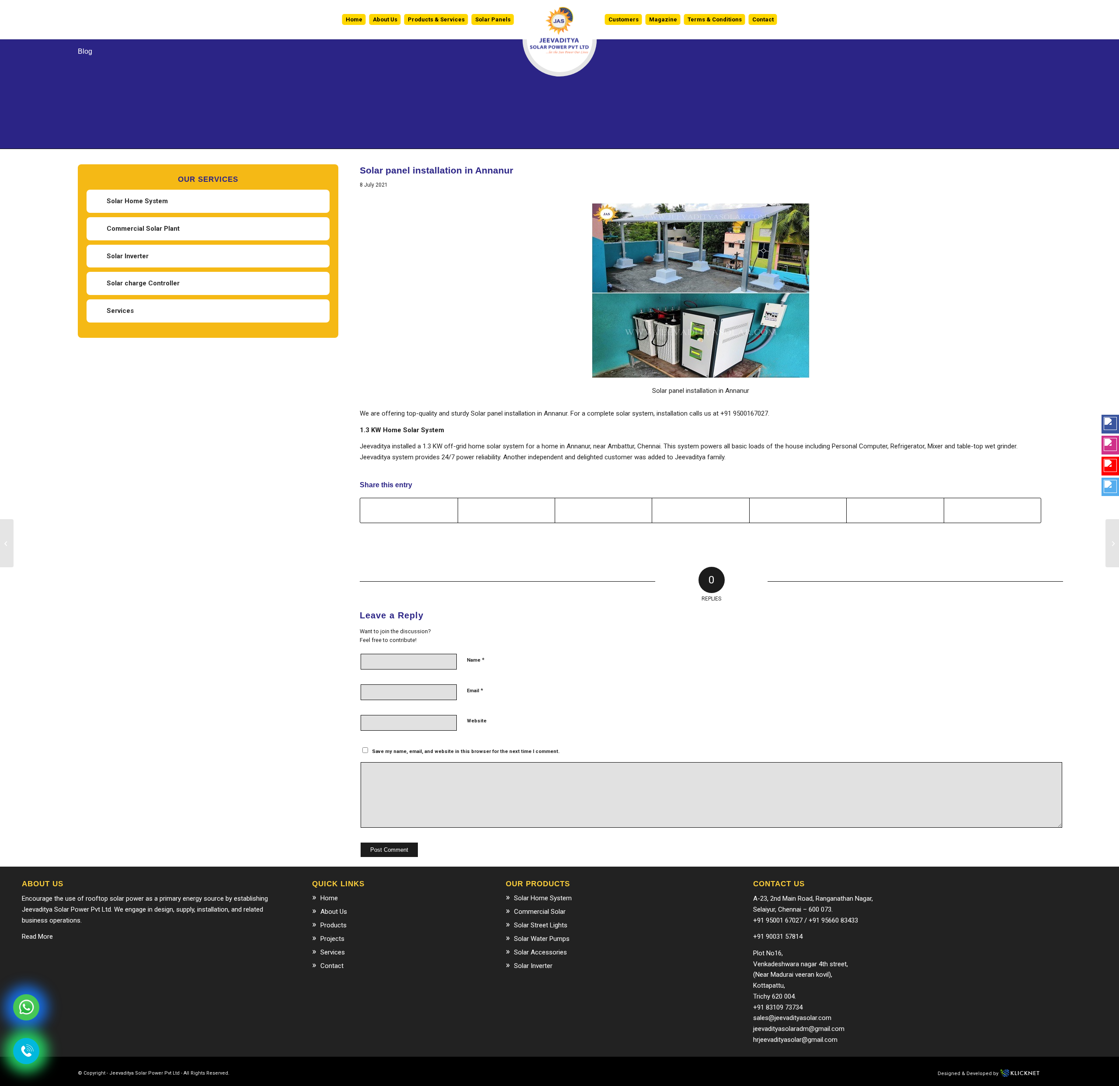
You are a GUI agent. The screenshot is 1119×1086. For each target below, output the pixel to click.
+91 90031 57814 (778, 936)
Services (120, 311)
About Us (333, 912)
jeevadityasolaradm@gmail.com (798, 1029)
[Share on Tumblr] (895, 510)
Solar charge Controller (143, 283)
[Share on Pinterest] (700, 510)
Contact (332, 966)
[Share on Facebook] (408, 510)
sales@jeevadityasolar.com (792, 1018)
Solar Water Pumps (542, 939)
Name (475, 659)
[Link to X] (393, 1072)
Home (329, 898)
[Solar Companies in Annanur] (7, 543)
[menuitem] (354, 19)
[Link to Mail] (407, 1072)
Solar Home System (137, 201)
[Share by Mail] (992, 510)
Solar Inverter (128, 256)
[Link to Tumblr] (446, 1072)
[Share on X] (506, 510)
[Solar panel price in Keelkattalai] (1112, 543)
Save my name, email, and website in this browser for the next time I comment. (466, 751)
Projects (332, 939)
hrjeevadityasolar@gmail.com (795, 1040)
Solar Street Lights (540, 925)
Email (475, 690)
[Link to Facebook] (380, 1072)
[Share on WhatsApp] (603, 510)
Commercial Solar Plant (143, 228)
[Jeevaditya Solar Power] (559, 19)
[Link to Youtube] (420, 1072)
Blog (85, 51)
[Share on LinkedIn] (798, 510)
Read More (37, 936)
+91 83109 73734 (778, 1007)
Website (477, 721)
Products (333, 925)
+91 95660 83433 (833, 920)
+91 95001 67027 (778, 920)
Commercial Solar (540, 912)
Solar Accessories (540, 952)
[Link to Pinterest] (433, 1072)
